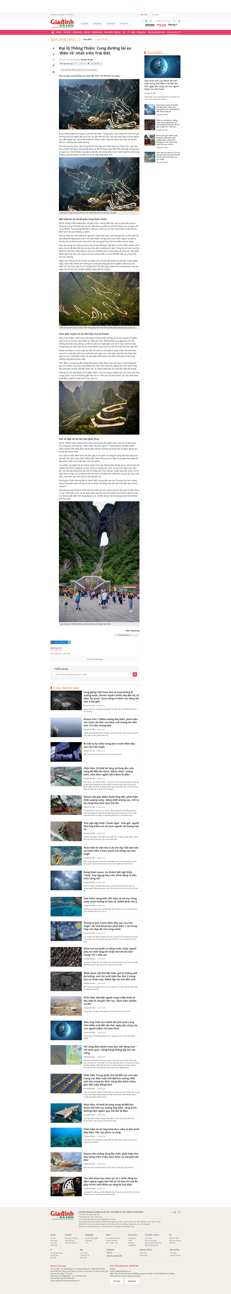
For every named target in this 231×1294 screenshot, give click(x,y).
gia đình (85, 23)
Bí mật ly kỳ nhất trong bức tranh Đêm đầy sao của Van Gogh (109, 745)
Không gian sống (56, 1253)
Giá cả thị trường (151, 1240)
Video (130, 1240)
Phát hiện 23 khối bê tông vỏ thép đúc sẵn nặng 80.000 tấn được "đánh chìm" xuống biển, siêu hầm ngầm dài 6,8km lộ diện (109, 771)
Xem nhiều (155, 53)
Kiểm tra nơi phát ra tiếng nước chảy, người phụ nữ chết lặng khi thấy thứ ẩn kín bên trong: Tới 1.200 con (110, 951)
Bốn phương (172, 32)
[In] (53, 72)
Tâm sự (109, 1253)
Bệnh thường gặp (92, 1238)
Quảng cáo (132, 1281)
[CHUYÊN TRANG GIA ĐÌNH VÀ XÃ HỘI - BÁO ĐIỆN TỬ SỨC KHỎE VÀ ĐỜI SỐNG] (62, 23)
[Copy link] (53, 59)
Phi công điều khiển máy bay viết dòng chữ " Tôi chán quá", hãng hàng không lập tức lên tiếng (110, 1050)
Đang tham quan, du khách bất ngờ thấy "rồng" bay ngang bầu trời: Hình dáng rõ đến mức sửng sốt (110, 875)
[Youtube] (146, 21)
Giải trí (87, 32)
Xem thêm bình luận (95, 659)
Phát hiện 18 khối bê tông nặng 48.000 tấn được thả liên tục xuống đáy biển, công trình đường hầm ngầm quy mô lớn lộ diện (110, 1107)
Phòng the (141, 32)
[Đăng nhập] (179, 21)
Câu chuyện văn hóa (113, 1238)
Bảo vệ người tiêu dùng (153, 1243)
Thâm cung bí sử (71, 1243)
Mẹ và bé (125, 23)
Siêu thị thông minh (151, 1245)
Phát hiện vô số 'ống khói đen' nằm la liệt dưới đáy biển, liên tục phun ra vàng (111, 1131)
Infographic (132, 1245)
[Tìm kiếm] (178, 15)
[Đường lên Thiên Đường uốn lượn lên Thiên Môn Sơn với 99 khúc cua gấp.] (99, 184)
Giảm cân (83, 1258)
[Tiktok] (151, 21)
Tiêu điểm (87, 39)
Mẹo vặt (53, 1258)
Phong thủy (54, 1255)
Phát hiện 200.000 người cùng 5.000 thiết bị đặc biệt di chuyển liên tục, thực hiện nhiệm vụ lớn (110, 1000)
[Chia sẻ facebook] (53, 49)
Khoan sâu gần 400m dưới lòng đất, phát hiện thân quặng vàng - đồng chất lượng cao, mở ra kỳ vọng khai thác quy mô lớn (111, 800)
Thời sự (53, 1238)
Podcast (131, 1243)
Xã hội (58, 32)
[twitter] (69, 642)
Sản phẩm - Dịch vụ (112, 32)
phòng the (111, 23)
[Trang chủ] (53, 32)
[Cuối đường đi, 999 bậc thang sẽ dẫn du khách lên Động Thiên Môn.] (99, 561)
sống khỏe (98, 23)
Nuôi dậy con (69, 1240)
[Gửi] (135, 674)
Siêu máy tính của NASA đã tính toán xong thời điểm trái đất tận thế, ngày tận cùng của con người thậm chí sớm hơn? (110, 1025)
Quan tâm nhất (56, 654)
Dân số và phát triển (156, 32)
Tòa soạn (116, 1281)
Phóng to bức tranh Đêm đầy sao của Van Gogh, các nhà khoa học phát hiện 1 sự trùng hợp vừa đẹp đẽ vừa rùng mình (110, 926)
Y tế (87, 1243)
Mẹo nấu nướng (174, 1240)
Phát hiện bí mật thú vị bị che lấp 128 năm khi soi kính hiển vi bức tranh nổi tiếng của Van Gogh (111, 851)
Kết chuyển (144, 1255)
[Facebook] (142, 21)
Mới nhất (144, 15)
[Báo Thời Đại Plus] (172, 25)
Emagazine (132, 1238)
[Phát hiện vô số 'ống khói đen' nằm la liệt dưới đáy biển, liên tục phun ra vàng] (66, 1137)
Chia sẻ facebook (60, 642)
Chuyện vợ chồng (71, 1238)
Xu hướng (148, 1238)
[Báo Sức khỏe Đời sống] (150, 25)
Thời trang (83, 1253)
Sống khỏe (77, 32)
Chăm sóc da (84, 1255)
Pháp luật (54, 1245)
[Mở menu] (180, 32)
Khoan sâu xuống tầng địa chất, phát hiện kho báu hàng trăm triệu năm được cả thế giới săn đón (111, 1157)
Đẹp (133, 32)
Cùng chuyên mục (66, 688)
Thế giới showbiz (112, 1240)
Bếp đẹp (172, 1243)
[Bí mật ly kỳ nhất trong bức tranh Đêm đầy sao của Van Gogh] (66, 752)
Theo (126, 635)
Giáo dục (54, 1243)
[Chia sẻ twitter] (53, 54)
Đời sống (54, 1240)
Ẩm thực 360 (173, 1238)
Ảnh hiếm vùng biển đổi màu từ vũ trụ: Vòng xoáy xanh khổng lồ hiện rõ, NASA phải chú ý (110, 900)
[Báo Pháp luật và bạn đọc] (161, 25)
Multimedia (97, 32)
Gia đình (67, 32)
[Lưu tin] (53, 65)
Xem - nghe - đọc (112, 1243)
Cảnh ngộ (143, 1253)
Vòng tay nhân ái (146, 1250)
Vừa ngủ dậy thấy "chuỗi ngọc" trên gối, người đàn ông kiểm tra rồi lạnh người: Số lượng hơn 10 (111, 826)
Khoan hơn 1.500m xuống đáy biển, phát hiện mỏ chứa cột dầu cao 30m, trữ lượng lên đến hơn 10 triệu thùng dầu (111, 722)
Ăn (124, 32)
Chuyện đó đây (101, 39)
